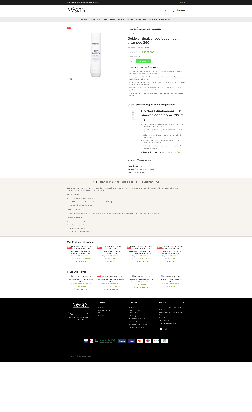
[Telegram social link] (143, 172)
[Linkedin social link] (140, 172)
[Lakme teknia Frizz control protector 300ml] (81, 276)
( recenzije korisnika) (143, 47)
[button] (133, 115)
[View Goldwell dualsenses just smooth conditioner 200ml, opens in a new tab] (143, 119)
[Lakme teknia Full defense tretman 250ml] (171, 276)
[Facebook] (161, 329)
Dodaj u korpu (143, 61)
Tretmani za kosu (174, 283)
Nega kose (138, 27)
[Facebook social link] (133, 172)
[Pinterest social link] (138, 172)
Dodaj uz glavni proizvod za (161, 152)
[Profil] (173, 11)
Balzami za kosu (115, 256)
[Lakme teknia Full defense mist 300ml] (141, 276)
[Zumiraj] (71, 79)
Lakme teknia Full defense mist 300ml (141, 279)
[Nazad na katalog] (131, 33)
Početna (130, 27)
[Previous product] (129, 33)
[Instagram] (166, 329)
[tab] (95, 181)
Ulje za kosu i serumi (84, 256)
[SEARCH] (165, 11)
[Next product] (133, 33)
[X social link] (135, 172)
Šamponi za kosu (149, 27)
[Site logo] (77, 11)
